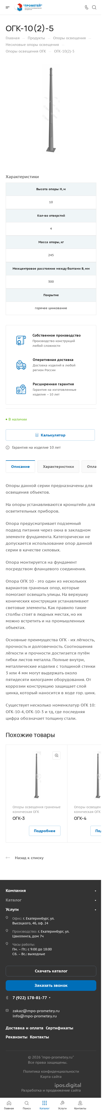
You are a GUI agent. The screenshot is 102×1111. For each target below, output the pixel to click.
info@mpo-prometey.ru (35, 1016)
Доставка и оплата (24, 1028)
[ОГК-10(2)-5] (51, 109)
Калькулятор (53, 435)
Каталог (13, 900)
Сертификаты (59, 1028)
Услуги (12, 909)
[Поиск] (94, 7)
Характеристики (58, 466)
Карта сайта (51, 1076)
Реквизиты (17, 1037)
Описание (20, 466)
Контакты (39, 1037)
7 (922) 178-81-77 (30, 997)
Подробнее (45, 830)
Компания (16, 890)
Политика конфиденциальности (51, 1071)
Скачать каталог (51, 971)
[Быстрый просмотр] (56, 755)
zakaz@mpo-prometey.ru (36, 1010)
